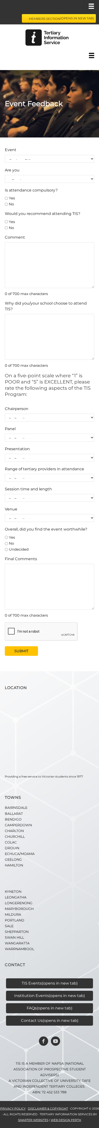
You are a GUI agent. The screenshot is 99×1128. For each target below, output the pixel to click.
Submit (21, 651)
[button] (43, 1041)
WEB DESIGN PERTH (66, 1120)
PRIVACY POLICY (13, 1108)
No (11, 204)
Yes (12, 198)
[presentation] (41, 631)
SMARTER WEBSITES (33, 1120)
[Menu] (91, 6)
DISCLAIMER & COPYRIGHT (48, 1108)
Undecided (19, 549)
